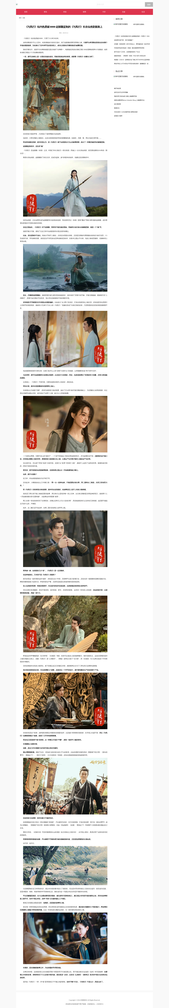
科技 (65, 12)
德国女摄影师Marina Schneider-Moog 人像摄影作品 (129, 100)
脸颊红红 (117, 108)
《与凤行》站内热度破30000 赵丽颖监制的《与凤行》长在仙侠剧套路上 (132, 36)
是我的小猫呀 (118, 116)
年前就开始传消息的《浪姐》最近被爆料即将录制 (129, 48)
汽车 (104, 12)
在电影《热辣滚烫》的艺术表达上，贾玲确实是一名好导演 (132, 44)
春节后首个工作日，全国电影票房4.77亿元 (127, 52)
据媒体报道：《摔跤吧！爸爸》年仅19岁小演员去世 (130, 56)
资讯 (45, 12)
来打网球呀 (117, 104)
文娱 (123, 12)
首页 (25, 12)
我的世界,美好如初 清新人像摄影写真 (125, 96)
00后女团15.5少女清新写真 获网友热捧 (126, 112)
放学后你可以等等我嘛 (121, 92)
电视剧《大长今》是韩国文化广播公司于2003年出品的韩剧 (132, 59)
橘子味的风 (117, 88)
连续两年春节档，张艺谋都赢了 (123, 40)
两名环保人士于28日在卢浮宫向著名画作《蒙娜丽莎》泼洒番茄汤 (132, 63)
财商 (84, 12)
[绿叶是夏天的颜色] (123, 29)
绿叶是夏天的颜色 (138, 24)
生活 (143, 12)
